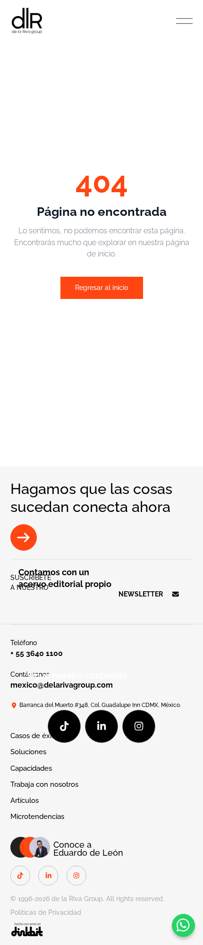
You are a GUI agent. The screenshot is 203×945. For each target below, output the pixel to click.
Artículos (24, 800)
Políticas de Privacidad (45, 912)
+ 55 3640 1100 (36, 653)
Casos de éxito (34, 736)
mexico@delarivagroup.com (61, 685)
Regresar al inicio (101, 287)
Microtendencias (37, 816)
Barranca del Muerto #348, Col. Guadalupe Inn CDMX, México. (100, 704)
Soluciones (28, 752)
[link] (26, 20)
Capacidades (31, 768)
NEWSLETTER (140, 594)
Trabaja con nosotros (44, 784)
